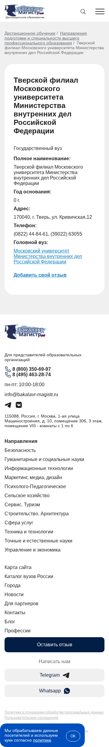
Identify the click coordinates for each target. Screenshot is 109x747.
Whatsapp (50, 690)
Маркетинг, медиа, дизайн (33, 477)
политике (42, 740)
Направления (21, 441)
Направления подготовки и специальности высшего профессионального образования (46, 38)
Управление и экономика (33, 549)
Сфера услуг (19, 522)
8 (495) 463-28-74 (31, 374)
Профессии (18, 630)
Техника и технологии (29, 531)
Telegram (50, 675)
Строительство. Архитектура (37, 513)
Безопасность (20, 450)
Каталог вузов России (29, 576)
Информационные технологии (39, 468)
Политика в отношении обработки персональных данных (54, 712)
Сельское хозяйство (27, 495)
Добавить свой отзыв (40, 275)
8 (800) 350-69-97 (31, 369)
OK (73, 736)
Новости (14, 594)
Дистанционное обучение (30, 33)
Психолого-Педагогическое (35, 486)
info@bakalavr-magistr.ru (31, 394)
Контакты (15, 612)
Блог (10, 621)
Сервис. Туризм (22, 504)
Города (13, 585)
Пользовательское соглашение (31, 718)
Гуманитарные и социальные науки (44, 459)
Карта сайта (18, 567)
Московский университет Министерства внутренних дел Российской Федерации (48, 256)
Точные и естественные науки (38, 540)
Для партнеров (21, 603)
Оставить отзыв (54, 644)
